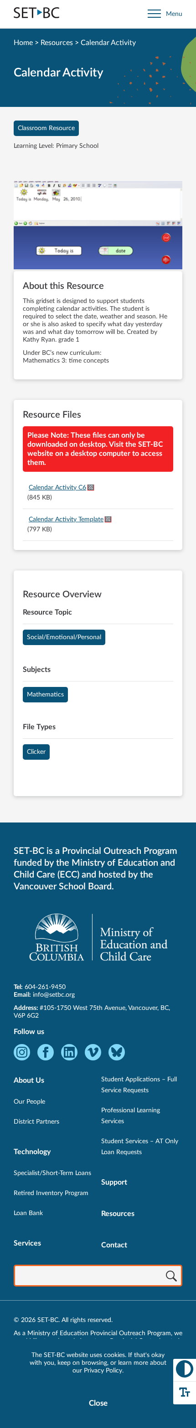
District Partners (36, 1122)
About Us (29, 1080)
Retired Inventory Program (51, 1193)
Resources (57, 42)
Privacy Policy (103, 1370)
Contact (114, 1245)
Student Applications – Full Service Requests (139, 1085)
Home (23, 42)
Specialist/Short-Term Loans (52, 1173)
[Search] (171, 1276)
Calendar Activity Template (66, 519)
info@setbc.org (54, 995)
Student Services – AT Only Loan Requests (139, 1147)
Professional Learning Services (130, 1116)
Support (114, 1182)
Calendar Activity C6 (57, 487)
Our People (29, 1102)
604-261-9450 (45, 987)
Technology (32, 1152)
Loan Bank (28, 1213)
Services (27, 1243)
